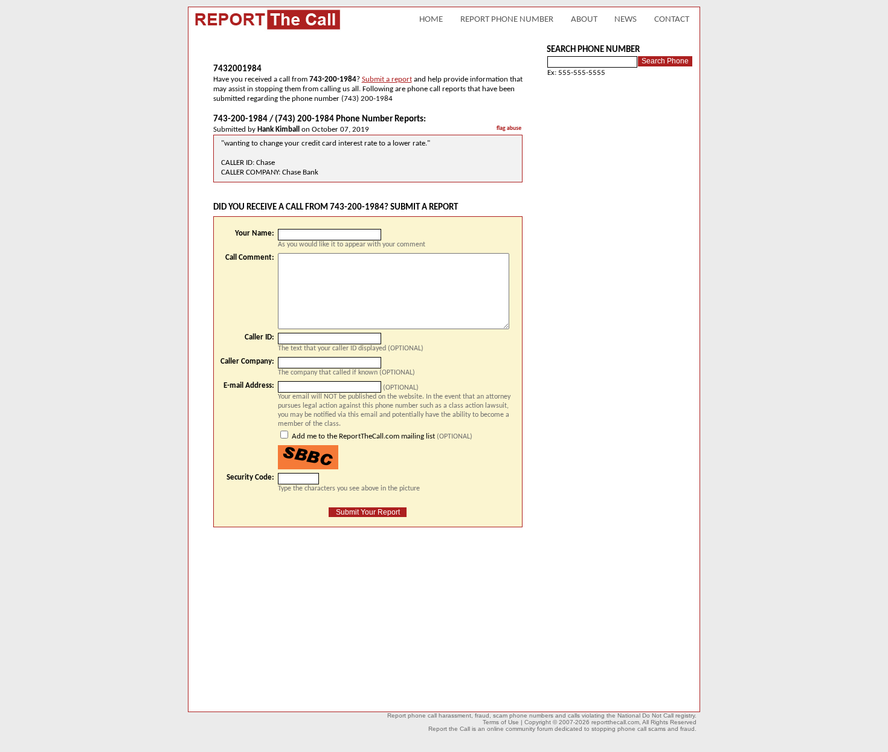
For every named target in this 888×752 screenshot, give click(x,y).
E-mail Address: (249, 386)
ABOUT (584, 19)
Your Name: (254, 233)
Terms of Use (501, 722)
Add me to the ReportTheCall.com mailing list (363, 436)
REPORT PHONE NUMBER (506, 19)
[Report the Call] (267, 30)
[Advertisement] (314, 614)
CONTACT (671, 19)
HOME (431, 19)
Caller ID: (259, 337)
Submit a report (387, 79)
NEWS (625, 19)
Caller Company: (247, 361)
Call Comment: (249, 258)
